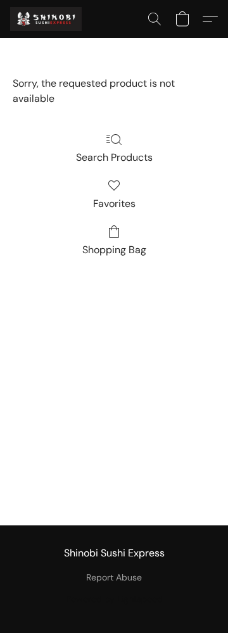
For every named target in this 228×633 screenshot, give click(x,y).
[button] (48, 19)
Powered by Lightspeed (114, 599)
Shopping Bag (114, 249)
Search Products (114, 157)
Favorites (114, 203)
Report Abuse (114, 577)
